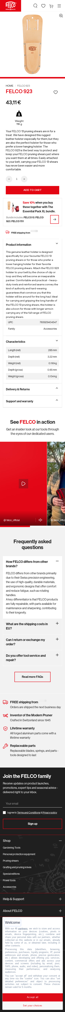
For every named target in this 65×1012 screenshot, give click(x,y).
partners (22, 928)
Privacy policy (49, 812)
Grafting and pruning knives (17, 867)
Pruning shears (11, 860)
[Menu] (59, 6)
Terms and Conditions (28, 812)
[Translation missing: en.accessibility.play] (23, 483)
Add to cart (32, 190)
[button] (35, 6)
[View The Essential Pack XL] (54, 219)
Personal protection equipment (19, 854)
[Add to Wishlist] (55, 92)
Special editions (11, 873)
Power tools (9, 880)
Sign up (32, 823)
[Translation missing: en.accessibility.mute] (39, 520)
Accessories (9, 886)
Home (9, 85)
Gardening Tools (11, 847)
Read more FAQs (32, 677)
